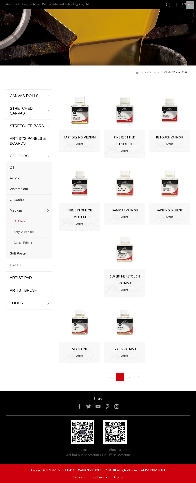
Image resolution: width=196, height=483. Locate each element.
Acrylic (15, 178)
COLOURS (19, 156)
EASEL (16, 265)
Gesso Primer (23, 242)
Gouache (17, 200)
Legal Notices (99, 477)
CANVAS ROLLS (24, 96)
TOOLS (16, 303)
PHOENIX (166, 72)
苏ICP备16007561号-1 (152, 470)
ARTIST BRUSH (23, 290)
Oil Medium (21, 221)
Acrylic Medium (24, 232)
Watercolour (19, 189)
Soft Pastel (18, 253)
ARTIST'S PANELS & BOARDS (28, 140)
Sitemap (118, 477)
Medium (16, 210)
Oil (12, 167)
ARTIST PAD (21, 278)
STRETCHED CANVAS (21, 110)
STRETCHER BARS (27, 126)
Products (154, 72)
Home (143, 72)
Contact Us (79, 477)
